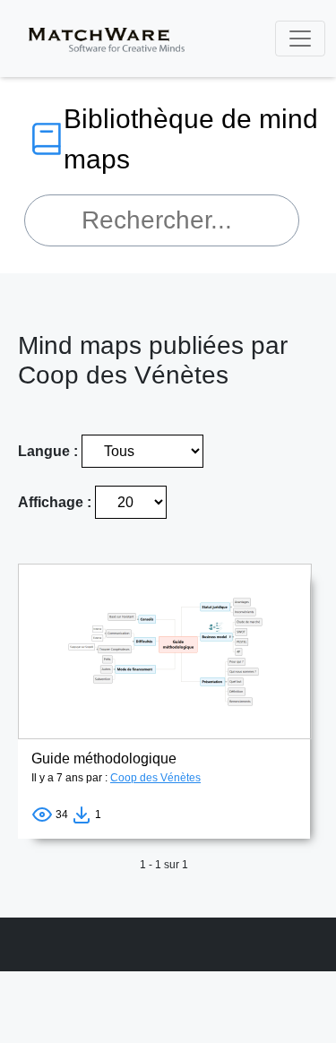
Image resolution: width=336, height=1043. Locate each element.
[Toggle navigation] (300, 38)
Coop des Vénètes (155, 777)
